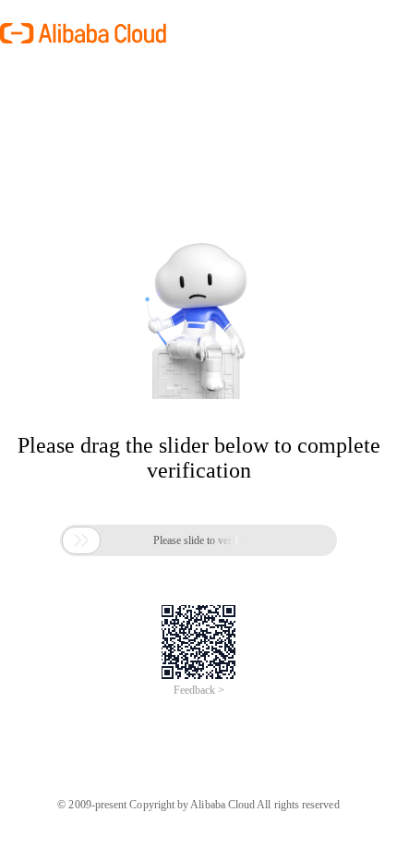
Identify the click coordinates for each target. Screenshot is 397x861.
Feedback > (199, 690)
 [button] (81, 540)
